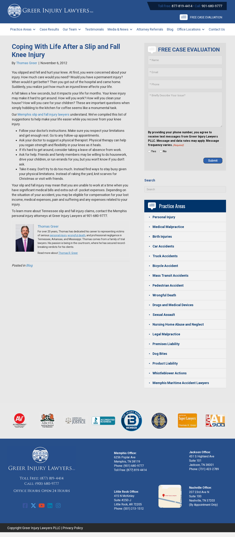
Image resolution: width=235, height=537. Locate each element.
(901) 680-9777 (47, 483)
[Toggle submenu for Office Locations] (203, 29)
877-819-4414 (182, 6)
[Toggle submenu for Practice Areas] (34, 29)
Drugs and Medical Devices (173, 305)
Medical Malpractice (168, 227)
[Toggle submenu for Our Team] (79, 29)
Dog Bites (160, 354)
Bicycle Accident (165, 266)
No (165, 151)
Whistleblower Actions (170, 373)
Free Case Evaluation (206, 17)
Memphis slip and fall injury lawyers (43, 114)
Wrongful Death (164, 295)
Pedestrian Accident (168, 285)
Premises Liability (166, 344)
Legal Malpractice (166, 334)
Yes (153, 151)
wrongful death (76, 235)
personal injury (58, 235)
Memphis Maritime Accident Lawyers (181, 383)
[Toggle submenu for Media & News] (131, 29)
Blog (29, 265)
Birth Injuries (162, 236)
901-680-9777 (212, 6)
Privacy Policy (73, 528)
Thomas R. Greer (68, 252)
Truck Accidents (165, 256)
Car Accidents (163, 246)
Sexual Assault (164, 315)
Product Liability (165, 363)
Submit (213, 160)
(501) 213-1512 (134, 508)
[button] (25, 505)
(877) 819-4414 (52, 478)
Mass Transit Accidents (170, 275)
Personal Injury (164, 217)
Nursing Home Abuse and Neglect (178, 324)
